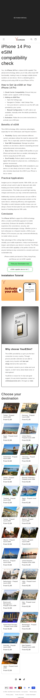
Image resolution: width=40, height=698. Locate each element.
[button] (4, 39)
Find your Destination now (20, 264)
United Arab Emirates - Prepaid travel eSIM (10, 625)
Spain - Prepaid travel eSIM (29, 499)
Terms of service (19, 694)
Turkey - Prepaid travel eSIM (8, 416)
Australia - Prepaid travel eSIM (9, 646)
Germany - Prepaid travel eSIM (28, 416)
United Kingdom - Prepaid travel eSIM (28, 561)
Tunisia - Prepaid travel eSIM (8, 520)
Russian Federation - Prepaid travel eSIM (29, 478)
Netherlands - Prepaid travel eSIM (10, 582)
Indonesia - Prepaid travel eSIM (28, 457)
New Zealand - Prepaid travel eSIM (28, 646)
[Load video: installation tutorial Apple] (20, 290)
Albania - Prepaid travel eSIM (9, 540)
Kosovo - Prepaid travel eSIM (27, 519)
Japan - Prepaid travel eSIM (10, 667)
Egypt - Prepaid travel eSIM (10, 436)
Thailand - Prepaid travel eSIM (9, 499)
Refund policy (33, 691)
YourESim (10, 691)
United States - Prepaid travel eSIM (28, 436)
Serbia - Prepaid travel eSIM (8, 478)
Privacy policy (9, 694)
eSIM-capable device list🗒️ (20, 269)
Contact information (31, 694)
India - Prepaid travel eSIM (29, 582)
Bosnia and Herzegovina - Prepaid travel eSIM (9, 603)
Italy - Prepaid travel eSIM (28, 603)
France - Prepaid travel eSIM (27, 540)
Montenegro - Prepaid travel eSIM (29, 625)
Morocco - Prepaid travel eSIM (9, 561)
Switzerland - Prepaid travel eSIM (10, 457)
